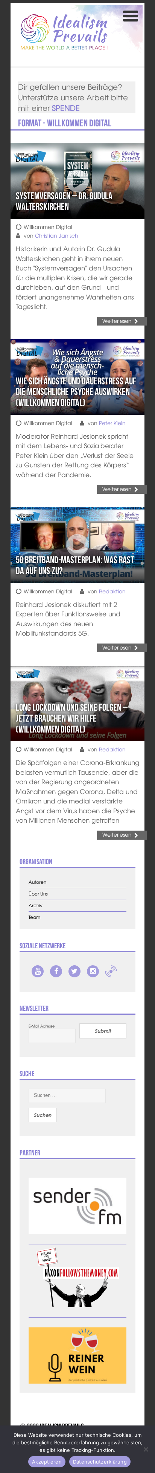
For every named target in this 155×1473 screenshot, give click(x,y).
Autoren (37, 882)
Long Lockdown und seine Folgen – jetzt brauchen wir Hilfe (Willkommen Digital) (72, 718)
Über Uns (38, 894)
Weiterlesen (117, 320)
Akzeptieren (47, 1462)
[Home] (64, 32)
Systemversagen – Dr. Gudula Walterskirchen (64, 201)
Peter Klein (112, 423)
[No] (145, 1449)
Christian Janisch (56, 235)
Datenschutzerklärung (100, 1462)
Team (34, 917)
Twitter (74, 971)
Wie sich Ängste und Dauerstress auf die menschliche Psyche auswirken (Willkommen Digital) (76, 392)
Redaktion (112, 591)
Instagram (93, 971)
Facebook (56, 971)
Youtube (38, 971)
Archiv (36, 905)
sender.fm (111, 971)
